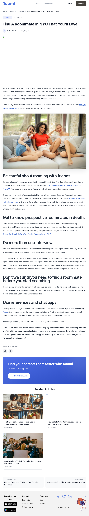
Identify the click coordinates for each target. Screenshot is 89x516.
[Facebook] (58, 497)
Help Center (26, 500)
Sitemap (42, 503)
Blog (12, 11)
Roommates (48, 3)
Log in (69, 3)
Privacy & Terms (27, 503)
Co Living (20, 11)
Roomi (5, 312)
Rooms (38, 3)
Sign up (81, 3)
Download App (20, 376)
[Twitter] (64, 497)
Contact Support (27, 507)
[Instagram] (70, 497)
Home (5, 11)
